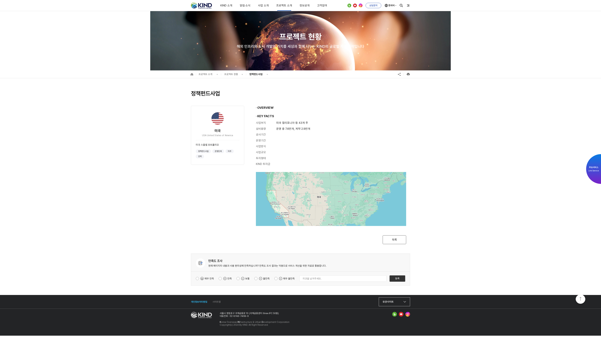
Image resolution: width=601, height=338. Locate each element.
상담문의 (373, 5)
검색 (401, 5)
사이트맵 (217, 301)
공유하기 (399, 74)
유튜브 (355, 5)
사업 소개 (263, 5)
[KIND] (201, 5)
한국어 (391, 5)
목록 (394, 239)
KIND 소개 (226, 5)
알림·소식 (245, 5)
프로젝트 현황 (231, 74)
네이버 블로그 (349, 5)
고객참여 (322, 5)
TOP (580, 299)
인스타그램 (360, 5)
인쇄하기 (408, 74)
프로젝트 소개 (284, 5)
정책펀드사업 (255, 74)
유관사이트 (388, 301)
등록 (397, 278)
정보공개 (305, 5)
